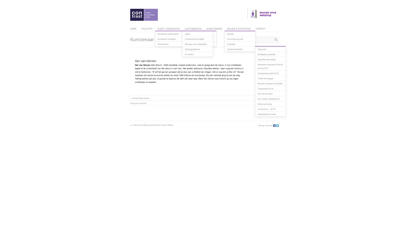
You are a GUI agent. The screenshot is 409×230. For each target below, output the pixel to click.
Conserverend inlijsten (194, 39)
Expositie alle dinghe (267, 59)
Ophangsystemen (192, 49)
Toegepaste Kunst (265, 88)
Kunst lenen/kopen (169, 28)
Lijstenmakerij (193, 28)
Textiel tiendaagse (266, 78)
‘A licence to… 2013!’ (267, 109)
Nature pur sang (265, 104)
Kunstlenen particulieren (168, 33)
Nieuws (230, 33)
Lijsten (187, 33)
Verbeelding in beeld (267, 114)
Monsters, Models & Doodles (270, 83)
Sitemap (261, 125)
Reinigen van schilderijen (196, 44)
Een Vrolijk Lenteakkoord (268, 98)
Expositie (231, 44)
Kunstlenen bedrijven (167, 39)
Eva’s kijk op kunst (235, 39)
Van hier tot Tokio (265, 93)
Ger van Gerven (145, 61)
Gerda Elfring (137, 98)
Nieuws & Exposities (239, 28)
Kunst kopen (163, 44)
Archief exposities (235, 49)
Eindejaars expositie (266, 54)
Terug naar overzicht (138, 103)
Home (133, 28)
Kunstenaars (214, 28)
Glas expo (262, 49)
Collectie (147, 28)
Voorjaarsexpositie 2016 (268, 73)
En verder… (190, 54)
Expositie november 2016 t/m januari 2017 (270, 66)
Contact (260, 28)
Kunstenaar (142, 39)
